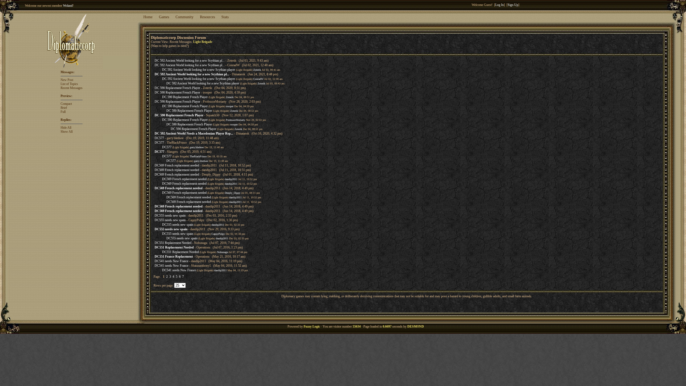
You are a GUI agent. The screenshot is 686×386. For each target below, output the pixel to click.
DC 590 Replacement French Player (177, 88)
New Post (67, 80)
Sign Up (513, 5)
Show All (67, 131)
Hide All (66, 127)
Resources (207, 17)
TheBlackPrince (198, 156)
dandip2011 (231, 179)
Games (164, 17)
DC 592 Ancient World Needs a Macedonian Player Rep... (194, 133)
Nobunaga (222, 252)
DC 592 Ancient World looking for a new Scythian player (198, 70)
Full (63, 112)
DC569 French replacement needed (177, 165)
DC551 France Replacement (174, 256)
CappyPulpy (218, 233)
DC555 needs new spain (170, 215)
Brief (64, 108)
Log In (499, 5)
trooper (229, 106)
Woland (68, 6)
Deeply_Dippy (232, 192)
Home (147, 17)
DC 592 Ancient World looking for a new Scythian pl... (190, 60)
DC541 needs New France (171, 261)
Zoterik (257, 69)
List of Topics (69, 84)
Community (184, 17)
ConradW (258, 78)
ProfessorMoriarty (235, 119)
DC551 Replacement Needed (173, 243)
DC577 (159, 138)
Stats (225, 17)
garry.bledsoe (197, 147)
